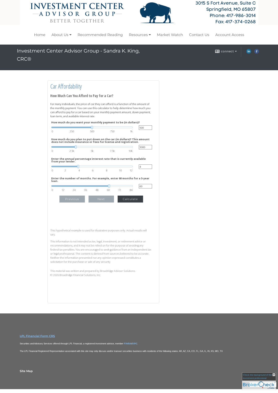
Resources (138, 35)
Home (39, 35)
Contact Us (199, 35)
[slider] (92, 127)
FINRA (127, 343)
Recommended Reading (100, 35)
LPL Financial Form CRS (37, 336)
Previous (72, 199)
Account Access (229, 35)
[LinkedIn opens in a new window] (248, 53)
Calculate (130, 199)
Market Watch (170, 35)
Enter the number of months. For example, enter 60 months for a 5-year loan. (100, 179)
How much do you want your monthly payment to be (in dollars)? (95, 122)
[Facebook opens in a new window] (256, 53)
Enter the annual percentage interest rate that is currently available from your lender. (98, 160)
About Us (59, 35)
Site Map (26, 371)
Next (101, 199)
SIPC (134, 343)
